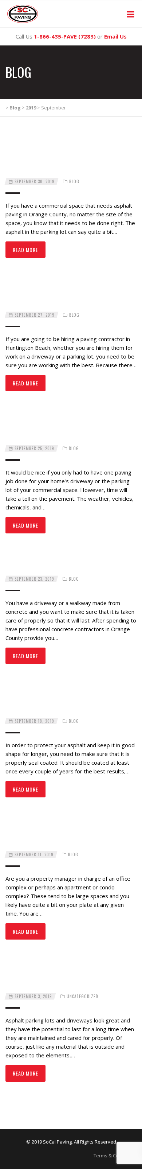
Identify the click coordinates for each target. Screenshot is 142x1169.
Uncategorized (82, 996)
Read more (25, 249)
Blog (74, 181)
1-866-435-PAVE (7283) (65, 36)
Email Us (115, 36)
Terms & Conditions (115, 1155)
